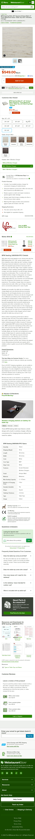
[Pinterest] (21, 773)
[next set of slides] (33, 245)
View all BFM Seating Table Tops (24, 226)
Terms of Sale (17, 818)
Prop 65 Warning (7, 395)
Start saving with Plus (13, 746)
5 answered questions (16, 22)
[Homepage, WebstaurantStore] (17, 2)
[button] (15, 61)
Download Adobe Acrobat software (10, 661)
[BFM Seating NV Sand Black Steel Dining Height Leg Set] (10, 245)
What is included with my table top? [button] (15, 590)
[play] (17, 409)
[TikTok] (16, 773)
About (4, 425)
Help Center (17, 799)
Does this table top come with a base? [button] (16, 569)
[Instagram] (2, 773)
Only (3, 69)
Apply (31, 88)
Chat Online (9, 810)
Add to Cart (16, 112)
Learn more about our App (14, 755)
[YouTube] (7, 773)
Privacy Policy (21, 548)
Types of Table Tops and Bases (18, 667)
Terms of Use (13, 548)
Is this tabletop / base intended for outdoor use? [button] (14, 584)
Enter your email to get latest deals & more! (16, 732)
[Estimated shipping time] (29, 178)
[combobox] (17, 7)
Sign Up (29, 736)
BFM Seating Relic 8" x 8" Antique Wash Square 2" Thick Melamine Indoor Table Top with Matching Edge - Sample (21, 103)
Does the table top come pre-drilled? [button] (15, 556)
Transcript (10, 425)
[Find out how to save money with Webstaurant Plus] (21, 107)
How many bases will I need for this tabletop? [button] (15, 576)
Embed (16, 425)
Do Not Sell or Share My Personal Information (17, 829)
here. (6, 362)
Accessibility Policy (17, 827)
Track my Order (17, 804)
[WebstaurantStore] (17, 762)
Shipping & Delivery (25, 810)
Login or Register (17, 716)
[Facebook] (11, 773)
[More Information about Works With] (11, 236)
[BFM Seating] (9, 226)
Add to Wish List (17, 92)
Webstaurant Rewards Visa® (15, 88)
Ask (29, 540)
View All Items (29, 236)
